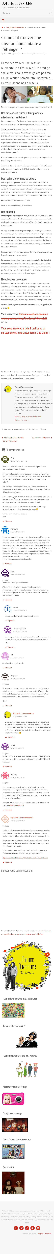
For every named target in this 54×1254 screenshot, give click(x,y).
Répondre (8, 521)
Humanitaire (20, 429)
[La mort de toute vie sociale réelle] (16, 1228)
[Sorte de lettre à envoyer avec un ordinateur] (38, 1228)
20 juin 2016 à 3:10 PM (20, 717)
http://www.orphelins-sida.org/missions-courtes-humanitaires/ (25, 858)
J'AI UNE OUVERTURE (17, 3)
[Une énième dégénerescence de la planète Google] (27, 1228)
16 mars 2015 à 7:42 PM (18, 532)
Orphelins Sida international (21, 817)
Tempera (40, 1233)
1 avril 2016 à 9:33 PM (17, 658)
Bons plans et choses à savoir (15, 28)
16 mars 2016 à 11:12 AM (18, 574)
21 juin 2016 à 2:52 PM (17, 748)
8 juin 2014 (7, 54)
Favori (44, 429)
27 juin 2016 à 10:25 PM (18, 777)
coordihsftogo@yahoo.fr (15, 805)
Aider (6, 429)
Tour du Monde (33, 429)
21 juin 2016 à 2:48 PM (20, 631)
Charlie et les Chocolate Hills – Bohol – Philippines (13, 439)
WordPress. (48, 1233)
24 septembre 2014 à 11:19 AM (19, 461)
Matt (26, 429)
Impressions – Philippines (41, 438)
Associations (12, 429)
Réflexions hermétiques (40, 54)
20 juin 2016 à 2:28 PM (18, 678)
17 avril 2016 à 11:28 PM (20, 611)
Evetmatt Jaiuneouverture (23, 713)
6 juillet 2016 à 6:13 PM (18, 821)
